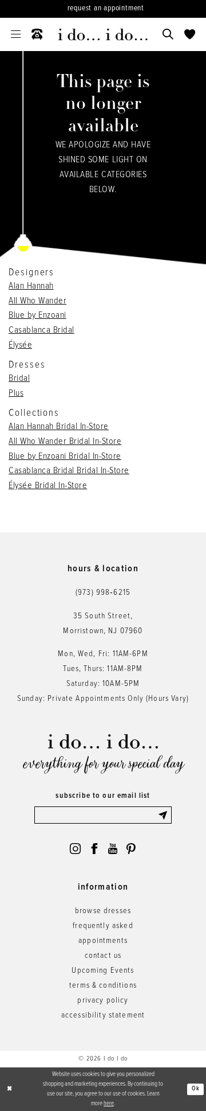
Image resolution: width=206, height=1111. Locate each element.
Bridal (19, 378)
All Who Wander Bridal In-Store (65, 441)
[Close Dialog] (9, 1089)
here (109, 1104)
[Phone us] (37, 34)
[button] (16, 34)
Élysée (20, 345)
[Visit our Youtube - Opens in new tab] (112, 848)
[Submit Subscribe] (164, 815)
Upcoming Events (103, 970)
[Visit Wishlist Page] (189, 34)
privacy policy (102, 1000)
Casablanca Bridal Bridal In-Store (69, 471)
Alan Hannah (31, 286)
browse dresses (103, 911)
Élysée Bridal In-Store (48, 486)
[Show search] (168, 34)
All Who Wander (37, 301)
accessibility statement (103, 1015)
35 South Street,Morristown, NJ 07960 (102, 624)
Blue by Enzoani (37, 315)
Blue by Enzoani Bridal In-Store (65, 456)
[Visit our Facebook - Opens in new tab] (94, 848)
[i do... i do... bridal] (103, 35)
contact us (103, 955)
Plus (16, 393)
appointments (103, 940)
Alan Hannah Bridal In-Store (59, 426)
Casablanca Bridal (41, 330)
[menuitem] (16, 34)
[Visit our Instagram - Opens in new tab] (75, 848)
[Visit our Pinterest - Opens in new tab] (130, 848)
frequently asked (103, 926)
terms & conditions (103, 985)
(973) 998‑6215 (103, 592)
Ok (196, 1089)
